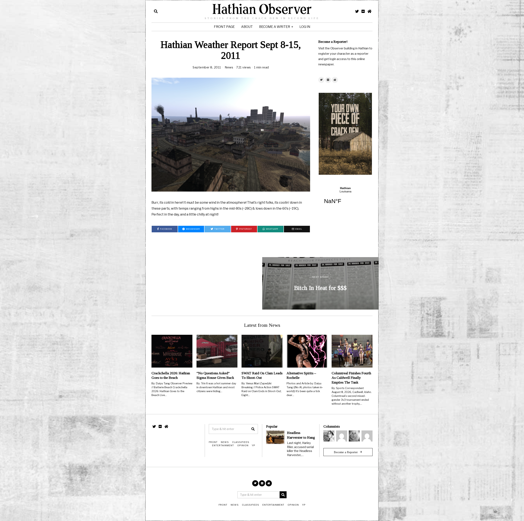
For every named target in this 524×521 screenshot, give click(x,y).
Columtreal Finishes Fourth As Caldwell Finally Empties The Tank (351, 378)
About (247, 27)
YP (253, 445)
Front (213, 442)
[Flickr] (363, 11)
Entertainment (223, 445)
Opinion (242, 445)
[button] (253, 429)
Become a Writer (274, 27)
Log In (304, 27)
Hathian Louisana (345, 198)
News (229, 67)
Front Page (224, 27)
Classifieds (240, 442)
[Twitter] (357, 11)
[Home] (369, 11)
